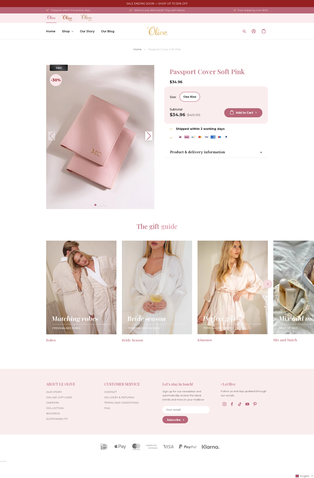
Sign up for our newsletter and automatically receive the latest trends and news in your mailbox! (183, 395)
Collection (55, 408)
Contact (110, 392)
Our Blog (107, 31)
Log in (253, 31)
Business (53, 413)
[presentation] (267, 284)
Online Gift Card (59, 397)
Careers (52, 402)
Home (50, 31)
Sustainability (57, 418)
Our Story (87, 31)
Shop (66, 31)
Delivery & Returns (119, 397)
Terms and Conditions (121, 402)
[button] (95, 205)
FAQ (107, 408)
